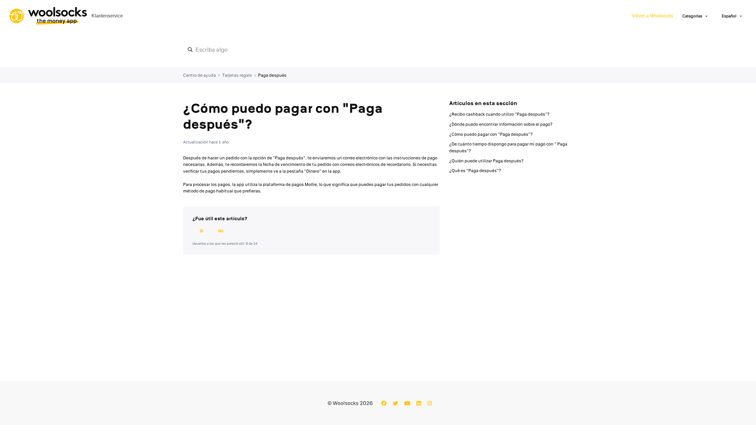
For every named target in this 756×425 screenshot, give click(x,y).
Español (729, 16)
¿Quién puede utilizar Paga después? (486, 161)
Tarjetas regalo (237, 75)
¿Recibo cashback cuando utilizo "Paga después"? (499, 114)
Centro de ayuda (199, 75)
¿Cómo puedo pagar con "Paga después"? (491, 134)
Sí (201, 230)
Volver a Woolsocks (652, 15)
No (221, 230)
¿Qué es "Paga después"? (475, 170)
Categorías (692, 16)
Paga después (272, 75)
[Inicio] (48, 16)
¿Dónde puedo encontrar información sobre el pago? (501, 124)
